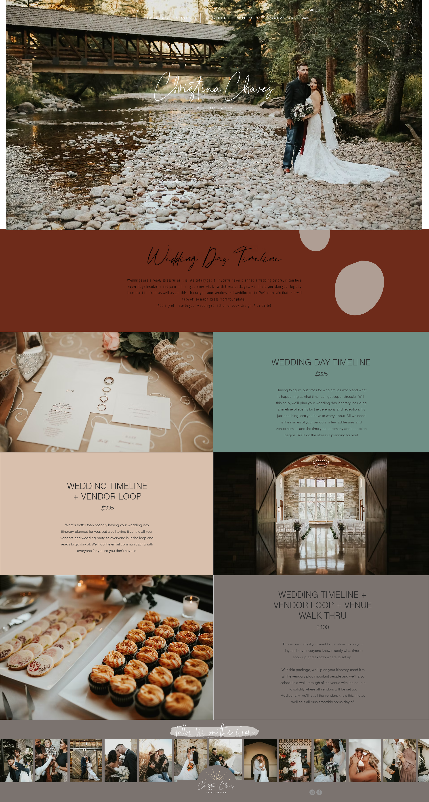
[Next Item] (421, 760)
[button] (313, 10)
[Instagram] (312, 792)
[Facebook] (319, 792)
